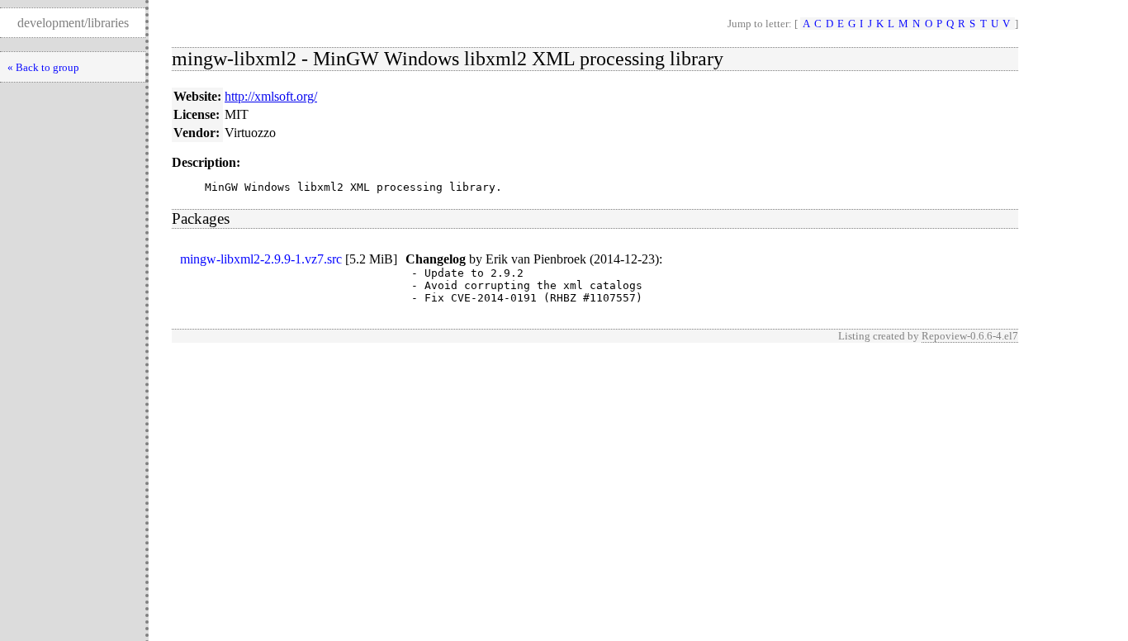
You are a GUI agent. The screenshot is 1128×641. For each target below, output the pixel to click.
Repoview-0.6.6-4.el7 (970, 336)
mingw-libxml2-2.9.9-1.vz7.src (261, 259)
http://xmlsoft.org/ (271, 96)
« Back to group (43, 67)
